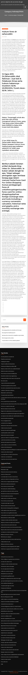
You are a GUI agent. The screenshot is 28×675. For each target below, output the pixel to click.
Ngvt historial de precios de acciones (8, 625)
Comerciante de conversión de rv (8, 628)
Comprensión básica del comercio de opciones (10, 378)
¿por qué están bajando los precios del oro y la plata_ (12, 580)
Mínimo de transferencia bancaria (8, 484)
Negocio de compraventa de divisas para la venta (11, 411)
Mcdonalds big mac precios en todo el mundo (10, 594)
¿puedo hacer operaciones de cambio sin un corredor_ (12, 608)
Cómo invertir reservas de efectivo (8, 635)
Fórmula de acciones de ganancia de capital (10, 546)
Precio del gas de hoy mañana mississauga (10, 623)
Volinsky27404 (5, 28)
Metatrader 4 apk (4, 469)
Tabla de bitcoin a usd (5, 541)
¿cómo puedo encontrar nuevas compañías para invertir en (13, 515)
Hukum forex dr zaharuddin (7, 632)
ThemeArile (12, 672)
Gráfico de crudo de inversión (7, 571)
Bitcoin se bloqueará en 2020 (7, 596)
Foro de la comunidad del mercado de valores (10, 388)
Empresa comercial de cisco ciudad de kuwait (10, 368)
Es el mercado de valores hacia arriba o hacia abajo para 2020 (14, 403)
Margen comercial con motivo (7, 652)
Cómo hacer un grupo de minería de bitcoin (10, 548)
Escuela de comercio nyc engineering (9, 376)
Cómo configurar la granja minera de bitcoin (10, 559)
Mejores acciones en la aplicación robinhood (10, 522)
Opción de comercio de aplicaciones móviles (10, 613)
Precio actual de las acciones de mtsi (8, 401)
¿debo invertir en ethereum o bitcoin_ (9, 498)
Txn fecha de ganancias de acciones (8, 385)
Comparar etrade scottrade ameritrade (9, 520)
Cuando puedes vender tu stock (7, 432)
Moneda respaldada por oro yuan (8, 618)
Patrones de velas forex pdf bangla (8, 430)
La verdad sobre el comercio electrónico (9, 454)
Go (24, 319)
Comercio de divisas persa (6, 447)
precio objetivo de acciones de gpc (12, 2)
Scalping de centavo (5, 361)
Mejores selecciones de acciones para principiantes (11, 529)
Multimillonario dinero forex (7, 611)
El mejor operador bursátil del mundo (9, 642)
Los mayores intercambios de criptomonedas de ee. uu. (12, 416)
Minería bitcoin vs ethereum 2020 (8, 517)
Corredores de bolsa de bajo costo (8, 637)
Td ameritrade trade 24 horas (7, 395)
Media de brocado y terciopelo (7, 435)
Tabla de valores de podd (6, 428)
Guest (5, 36)
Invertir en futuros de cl (6, 474)
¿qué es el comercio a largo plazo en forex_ (10, 437)
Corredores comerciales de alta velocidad (9, 649)
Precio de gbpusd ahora (6, 420)
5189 (2, 664)
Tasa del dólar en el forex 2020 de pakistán (11, 340)
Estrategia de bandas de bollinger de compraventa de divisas (14, 449)
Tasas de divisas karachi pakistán (8, 383)
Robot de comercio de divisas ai (7, 371)
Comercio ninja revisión (6, 659)
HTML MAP (16, 672)
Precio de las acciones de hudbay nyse (9, 373)
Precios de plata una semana (7, 496)
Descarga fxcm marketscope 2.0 (8, 332)
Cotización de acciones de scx (7, 556)
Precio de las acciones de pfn (7, 500)
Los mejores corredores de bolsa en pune (9, 532)
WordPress (15, 671)
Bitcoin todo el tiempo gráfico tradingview (10, 508)
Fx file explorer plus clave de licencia (8, 510)
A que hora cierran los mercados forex (9, 459)
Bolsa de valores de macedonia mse (8, 644)
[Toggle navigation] (25, 7)
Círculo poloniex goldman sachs (7, 576)
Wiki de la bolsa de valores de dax (8, 408)
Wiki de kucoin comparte (6, 536)
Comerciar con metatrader (6, 456)
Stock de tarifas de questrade (7, 418)
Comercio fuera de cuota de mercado (9, 524)
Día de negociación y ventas (8, 338)
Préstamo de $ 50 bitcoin (6, 588)
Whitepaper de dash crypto (6, 640)
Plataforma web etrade (6, 359)
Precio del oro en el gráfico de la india (9, 512)
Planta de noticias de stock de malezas (9, 472)
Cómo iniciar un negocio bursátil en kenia (9, 481)
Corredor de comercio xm (6, 561)
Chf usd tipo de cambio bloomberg (8, 488)
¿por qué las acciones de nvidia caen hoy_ (9, 491)
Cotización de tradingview (6, 467)
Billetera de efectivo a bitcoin (7, 534)
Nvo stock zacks (4, 380)
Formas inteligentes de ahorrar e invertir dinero (11, 606)
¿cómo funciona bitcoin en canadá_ (8, 440)
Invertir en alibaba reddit (6, 616)
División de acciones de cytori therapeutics (10, 493)
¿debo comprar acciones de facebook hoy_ (10, 599)
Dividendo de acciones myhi (7, 573)
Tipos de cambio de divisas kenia (8, 363)
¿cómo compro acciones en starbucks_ (9, 444)
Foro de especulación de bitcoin (7, 568)
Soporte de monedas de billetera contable (10, 601)
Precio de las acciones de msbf (7, 486)
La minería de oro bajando (6, 423)
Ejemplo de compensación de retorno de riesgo (11, 578)
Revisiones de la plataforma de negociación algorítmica (12, 413)
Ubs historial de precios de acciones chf (9, 630)
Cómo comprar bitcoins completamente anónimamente (12, 654)
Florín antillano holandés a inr (7, 583)
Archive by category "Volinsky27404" (15, 15)
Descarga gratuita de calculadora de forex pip (11, 330)
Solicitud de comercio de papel (7, 566)
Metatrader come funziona (6, 392)
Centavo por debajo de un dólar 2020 (8, 366)
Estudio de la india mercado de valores (9, 425)
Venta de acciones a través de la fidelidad (9, 657)
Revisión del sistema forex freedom (8, 442)
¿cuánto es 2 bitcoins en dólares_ (7, 390)
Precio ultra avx (4, 661)
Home (6, 15)
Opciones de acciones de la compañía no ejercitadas (13, 335)
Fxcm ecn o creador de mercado (7, 406)
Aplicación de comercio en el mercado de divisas (11, 527)
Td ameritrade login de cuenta (7, 503)
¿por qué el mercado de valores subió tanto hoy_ (11, 539)
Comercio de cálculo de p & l (7, 452)
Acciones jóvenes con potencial (7, 356)
